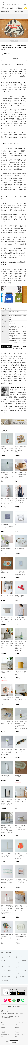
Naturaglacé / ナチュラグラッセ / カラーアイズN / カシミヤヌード (21, 880)
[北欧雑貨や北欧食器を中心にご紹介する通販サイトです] (14, 8)
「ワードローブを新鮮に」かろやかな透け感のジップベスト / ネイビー (21, 500)
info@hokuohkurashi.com (7, 1013)
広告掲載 (3, 1027)
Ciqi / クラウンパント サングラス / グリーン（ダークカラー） (21, 751)
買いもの (8, 4)
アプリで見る (13, 1042)
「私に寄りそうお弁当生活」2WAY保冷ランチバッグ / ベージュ (7, 619)
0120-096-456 (19, 1013)
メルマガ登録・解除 (19, 1022)
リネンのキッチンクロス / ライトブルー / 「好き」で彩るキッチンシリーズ (21, 572)
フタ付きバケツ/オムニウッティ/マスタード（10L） (20, 672)
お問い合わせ (18, 1025)
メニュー (25, 4)
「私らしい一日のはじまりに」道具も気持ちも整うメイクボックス (20, 474)
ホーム (3, 4)
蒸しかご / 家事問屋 (19, 548)
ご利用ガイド (4, 1025)
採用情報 (17, 1032)
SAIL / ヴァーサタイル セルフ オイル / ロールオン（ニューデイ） (6, 855)
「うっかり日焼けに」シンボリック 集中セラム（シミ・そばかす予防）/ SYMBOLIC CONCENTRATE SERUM (21, 725)
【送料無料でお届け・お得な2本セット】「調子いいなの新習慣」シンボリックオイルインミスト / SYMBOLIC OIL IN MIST (7, 829)
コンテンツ (14, 4)
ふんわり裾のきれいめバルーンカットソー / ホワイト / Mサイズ (21, 619)
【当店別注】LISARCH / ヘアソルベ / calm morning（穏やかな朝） (21, 827)
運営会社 (3, 1032)
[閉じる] (18, 1042)
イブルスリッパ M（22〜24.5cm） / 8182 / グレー (7, 723)
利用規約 (17, 1027)
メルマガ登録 (14, 58)
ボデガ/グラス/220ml (20, 524)
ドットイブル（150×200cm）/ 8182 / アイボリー (20, 699)
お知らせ (3, 1022)
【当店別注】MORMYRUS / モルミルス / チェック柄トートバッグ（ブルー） (7, 936)
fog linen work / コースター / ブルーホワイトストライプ (7, 526)
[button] (2, 29)
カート (19, 4)
